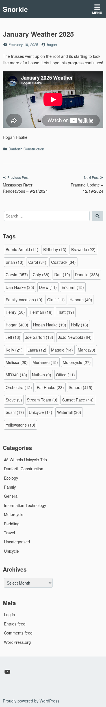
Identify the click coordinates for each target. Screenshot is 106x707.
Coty (41, 274)
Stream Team (42, 400)
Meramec (45, 362)
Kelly (14, 350)
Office (65, 374)
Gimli (56, 299)
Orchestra (19, 387)
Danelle (87, 274)
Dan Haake (20, 287)
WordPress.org (17, 642)
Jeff (13, 337)
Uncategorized (17, 541)
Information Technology (25, 505)
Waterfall (69, 412)
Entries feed (14, 624)
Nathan (41, 374)
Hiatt (65, 312)
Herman (41, 312)
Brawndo (83, 249)
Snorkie (15, 9)
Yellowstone (20, 425)
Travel (9, 532)
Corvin (17, 274)
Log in (9, 614)
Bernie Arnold (22, 249)
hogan (52, 44)
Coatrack (63, 262)
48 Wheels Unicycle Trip (25, 459)
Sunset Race (78, 400)
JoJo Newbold (75, 337)
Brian (14, 262)
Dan (62, 274)
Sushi (15, 412)
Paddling (12, 523)
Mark (86, 350)
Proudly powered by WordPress (31, 701)
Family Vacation (24, 299)
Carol (37, 262)
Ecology (11, 478)
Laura (36, 350)
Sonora (80, 387)
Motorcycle (77, 362)
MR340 (16, 374)
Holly (79, 325)
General (11, 496)
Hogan (17, 325)
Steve (14, 400)
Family (10, 487)
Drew (48, 287)
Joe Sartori (39, 337)
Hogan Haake (49, 325)
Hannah (81, 299)
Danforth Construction (26, 149)
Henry (15, 312)
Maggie (62, 350)
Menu (97, 12)
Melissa (17, 362)
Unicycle (40, 412)
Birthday (54, 249)
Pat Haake (50, 387)
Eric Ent (73, 287)
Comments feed (18, 633)
